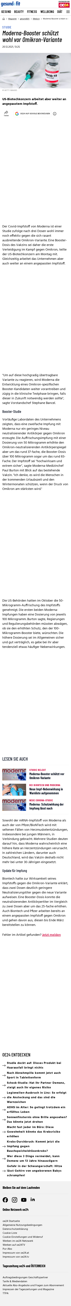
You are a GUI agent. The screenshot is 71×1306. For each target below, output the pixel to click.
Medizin (36, 19)
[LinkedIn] (33, 1200)
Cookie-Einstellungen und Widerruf (23, 1237)
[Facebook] (5, 1200)
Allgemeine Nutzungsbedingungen (22, 1225)
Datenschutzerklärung (15, 1229)
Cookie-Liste (10, 1233)
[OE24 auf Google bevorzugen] (55, 114)
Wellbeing (47, 12)
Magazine (12, 19)
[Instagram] (14, 1200)
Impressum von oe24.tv (16, 1257)
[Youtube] (23, 1200)
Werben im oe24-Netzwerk (18, 1241)
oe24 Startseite (11, 1221)
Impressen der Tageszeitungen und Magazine (28, 1289)
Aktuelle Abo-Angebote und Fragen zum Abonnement (33, 1285)
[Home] (3, 19)
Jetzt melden (51, 935)
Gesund (6, 12)
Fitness (32, 12)
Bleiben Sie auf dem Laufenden (21, 1187)
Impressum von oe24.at (16, 1253)
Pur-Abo (7, 1249)
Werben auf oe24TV (14, 1245)
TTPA (5, 1293)
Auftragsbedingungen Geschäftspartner (25, 1277)
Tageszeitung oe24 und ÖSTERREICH (24, 1266)
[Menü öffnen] (67, 12)
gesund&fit (25, 19)
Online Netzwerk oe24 (16, 1209)
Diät (60, 12)
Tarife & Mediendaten (15, 1281)
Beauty (19, 12)
